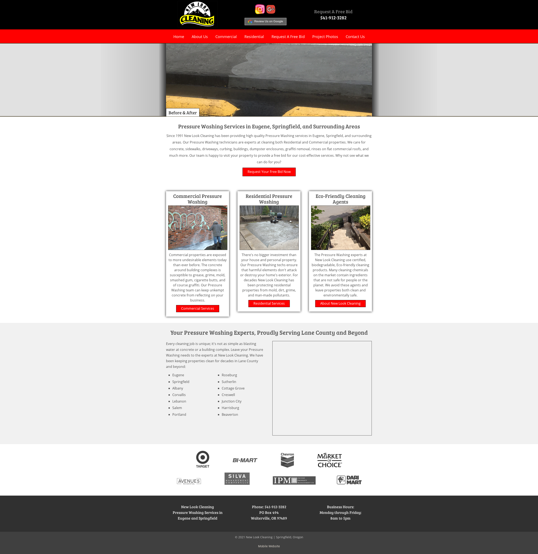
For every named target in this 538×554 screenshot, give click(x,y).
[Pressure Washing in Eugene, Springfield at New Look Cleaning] (198, 26)
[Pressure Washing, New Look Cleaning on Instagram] (260, 13)
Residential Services (269, 303)
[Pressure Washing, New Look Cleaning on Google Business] (271, 13)
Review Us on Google (268, 21)
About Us (200, 36)
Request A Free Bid (333, 11)
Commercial (226, 36)
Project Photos (325, 36)
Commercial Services (197, 308)
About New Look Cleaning (340, 303)
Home (178, 36)
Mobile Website (269, 546)
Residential (254, 36)
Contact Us (355, 36)
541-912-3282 (333, 17)
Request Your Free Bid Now (269, 171)
